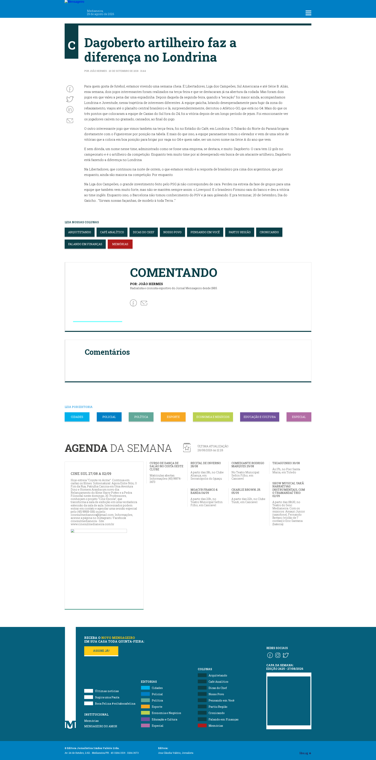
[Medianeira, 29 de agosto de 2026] (97, 3)
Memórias (91, 721)
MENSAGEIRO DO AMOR (100, 726)
